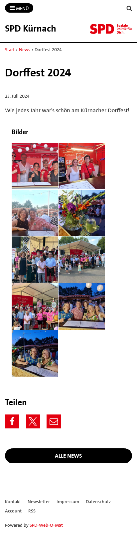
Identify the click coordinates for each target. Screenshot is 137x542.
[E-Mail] (54, 421)
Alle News (68, 455)
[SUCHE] (129, 8)
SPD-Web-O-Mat (46, 525)
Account (13, 511)
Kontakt (13, 501)
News (24, 49)
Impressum (68, 501)
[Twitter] (33, 421)
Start (10, 49)
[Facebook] (12, 421)
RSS (32, 511)
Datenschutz (98, 501)
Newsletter (39, 501)
